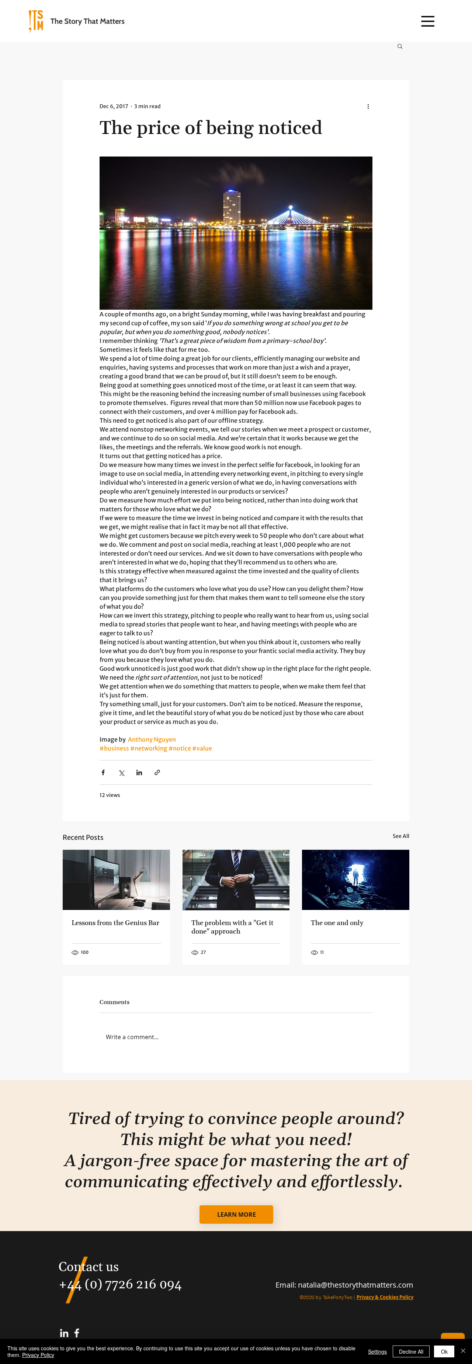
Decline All (411, 1351)
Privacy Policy (38, 1354)
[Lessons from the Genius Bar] (116, 880)
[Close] (463, 1351)
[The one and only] (355, 880)
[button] (427, 21)
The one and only (337, 923)
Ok (444, 1351)
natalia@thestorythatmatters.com (355, 1285)
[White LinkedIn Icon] (64, 1333)
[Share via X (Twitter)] (121, 772)
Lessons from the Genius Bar (115, 923)
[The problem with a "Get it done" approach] (236, 880)
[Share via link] (157, 772)
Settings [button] (377, 1351)
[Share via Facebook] (103, 772)
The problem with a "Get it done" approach (232, 927)
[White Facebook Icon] (77, 1333)
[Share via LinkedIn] (139, 772)
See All (401, 836)
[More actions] (368, 106)
